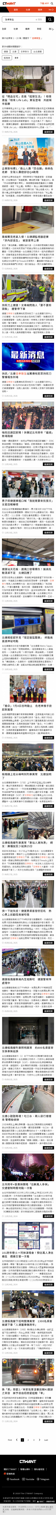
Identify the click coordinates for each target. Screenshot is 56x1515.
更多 (16, 57)
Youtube (30, 1479)
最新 (16, 9)
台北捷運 (37, 51)
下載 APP (44, 3)
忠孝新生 (25, 51)
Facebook (14, 1479)
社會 (16, 29)
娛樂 (27, 29)
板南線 (7, 57)
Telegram (44, 1479)
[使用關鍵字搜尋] (50, 19)
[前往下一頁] (39, 1440)
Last (46, 1440)
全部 (4, 29)
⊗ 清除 (39, 19)
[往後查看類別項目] (50, 9)
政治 (51, 29)
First (10, 1440)
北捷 (14, 51)
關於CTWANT (10, 1469)
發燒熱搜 (10, 1473)
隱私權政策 (39, 1469)
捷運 (6, 51)
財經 (39, 29)
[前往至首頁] (9, 3)
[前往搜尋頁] (52, 3)
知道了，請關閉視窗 (47, 1501)
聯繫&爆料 (25, 1469)
